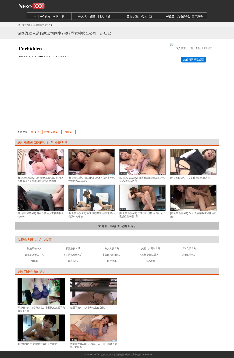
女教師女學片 (34, 254)
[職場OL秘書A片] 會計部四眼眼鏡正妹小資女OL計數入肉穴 (142, 179)
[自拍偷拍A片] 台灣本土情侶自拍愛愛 (37, 343)
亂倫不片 (34, 248)
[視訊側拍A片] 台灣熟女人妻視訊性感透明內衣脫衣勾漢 (41, 309)
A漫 (197, 48)
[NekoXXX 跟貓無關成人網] (41, 6)
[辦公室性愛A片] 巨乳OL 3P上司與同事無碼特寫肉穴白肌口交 (91, 179)
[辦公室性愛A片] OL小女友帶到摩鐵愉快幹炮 (193, 215)
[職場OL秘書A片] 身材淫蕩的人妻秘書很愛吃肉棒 (41, 215)
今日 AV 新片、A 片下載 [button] (49, 16)
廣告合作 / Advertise (142, 354)
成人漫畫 (181, 48)
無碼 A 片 (70, 132)
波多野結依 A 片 (52, 132)
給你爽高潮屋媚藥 (193, 59)
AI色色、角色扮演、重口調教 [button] (184, 16)
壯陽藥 (34, 260)
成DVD (73, 260)
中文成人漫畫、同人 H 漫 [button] (94, 16)
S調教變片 (73, 254)
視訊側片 (73, 248)
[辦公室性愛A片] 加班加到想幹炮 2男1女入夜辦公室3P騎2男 (142, 215)
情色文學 (112, 260)
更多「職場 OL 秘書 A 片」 (118, 226)
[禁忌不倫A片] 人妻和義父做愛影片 (88, 307)
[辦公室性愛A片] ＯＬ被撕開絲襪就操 (190, 177)
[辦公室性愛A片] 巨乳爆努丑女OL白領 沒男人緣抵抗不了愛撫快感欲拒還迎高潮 (41, 179)
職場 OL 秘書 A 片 (54, 142)
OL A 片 (35, 132)
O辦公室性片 (150, 254)
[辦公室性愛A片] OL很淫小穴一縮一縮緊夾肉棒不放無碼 (93, 345)
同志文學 (151, 260)
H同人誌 (207, 48)
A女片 (189, 248)
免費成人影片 (27, 239)
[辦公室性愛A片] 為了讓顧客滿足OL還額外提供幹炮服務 (91, 215)
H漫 (190, 48)
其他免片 (189, 254)
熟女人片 (112, 248)
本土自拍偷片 (112, 254)
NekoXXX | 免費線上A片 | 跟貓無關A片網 (110, 354)
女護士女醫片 (150, 248)
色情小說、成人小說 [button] (139, 16)
